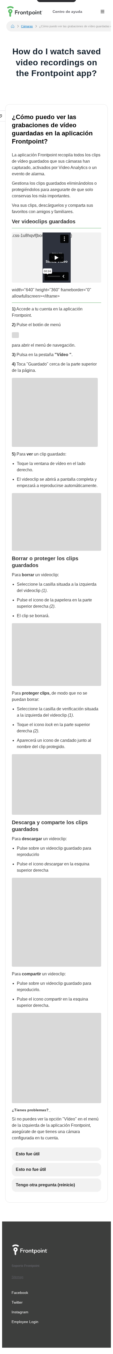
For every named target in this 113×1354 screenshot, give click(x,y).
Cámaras (27, 26)
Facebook (20, 1292)
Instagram (20, 1312)
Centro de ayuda (67, 11)
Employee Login (25, 1322)
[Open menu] (102, 11)
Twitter (17, 1302)
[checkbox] (56, 1154)
